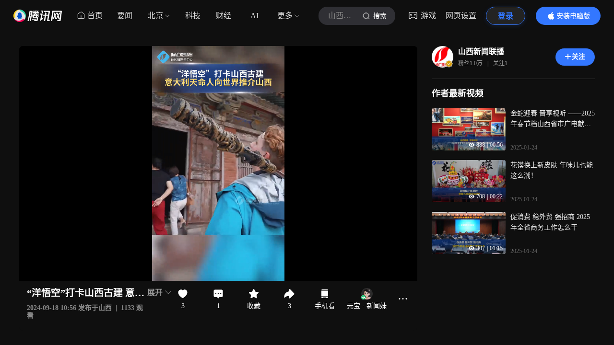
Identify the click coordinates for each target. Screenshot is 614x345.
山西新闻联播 (481, 51)
